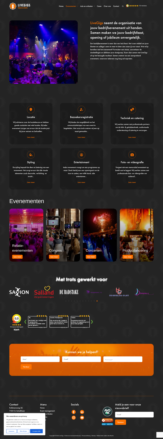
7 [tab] (83, 301)
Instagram (72, 420)
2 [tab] (69, 301)
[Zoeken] (122, 6)
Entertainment (81, 162)
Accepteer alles (36, 431)
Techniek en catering (132, 118)
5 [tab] (77, 301)
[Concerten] (100, 235)
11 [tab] (94, 301)
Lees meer (31, 137)
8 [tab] (86, 301)
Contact (116, 6)
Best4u (112, 435)
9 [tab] (89, 301)
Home (61, 6)
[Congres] (63, 235)
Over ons (107, 6)
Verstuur (26, 367)
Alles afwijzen (23, 431)
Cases (99, 6)
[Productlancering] (137, 235)
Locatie (31, 117)
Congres (55, 250)
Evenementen (71, 6)
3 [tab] (72, 301)
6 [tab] (80, 301)
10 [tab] (91, 301)
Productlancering (135, 250)
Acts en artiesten (86, 6)
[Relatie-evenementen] (26, 235)
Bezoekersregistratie (81, 117)
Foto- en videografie (132, 162)
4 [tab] (74, 301)
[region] (24, 424)
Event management (47, 411)
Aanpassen (11, 431)
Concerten (93, 250)
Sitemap (93, 435)
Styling (31, 162)
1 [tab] (66, 301)
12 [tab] (97, 301)
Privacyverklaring (86, 435)
